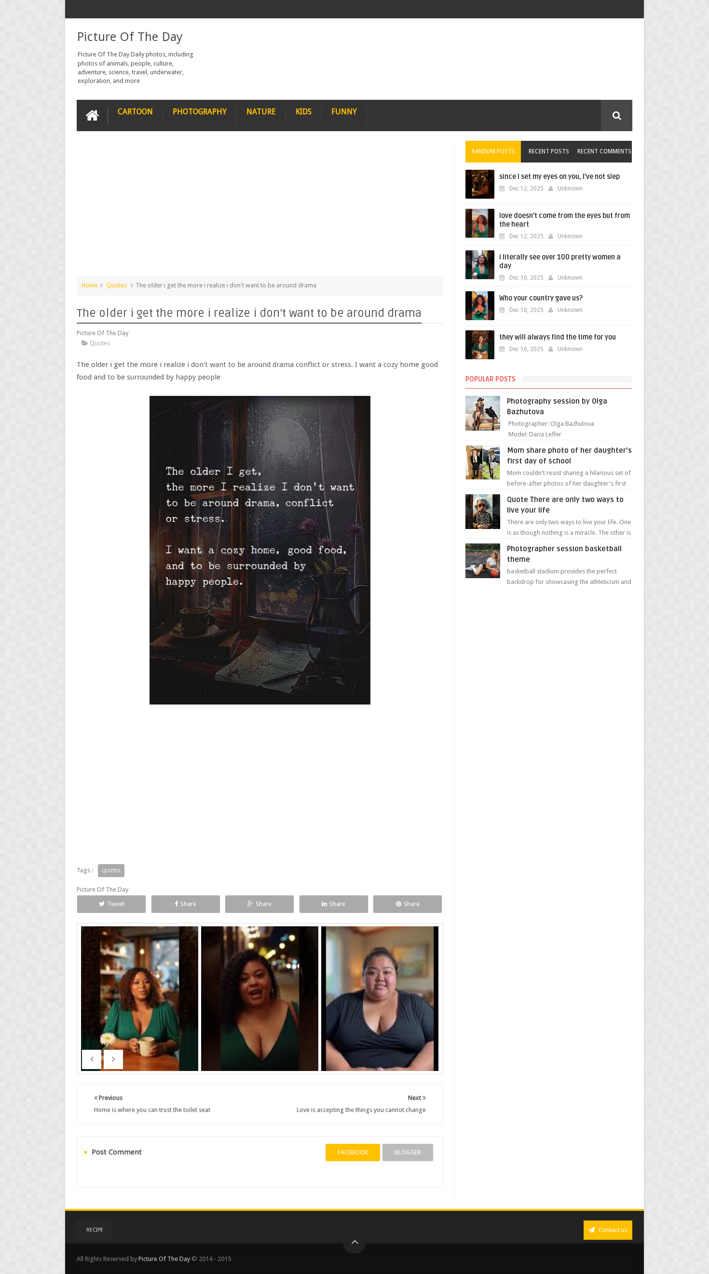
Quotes (117, 285)
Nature (261, 111)
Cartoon (135, 111)
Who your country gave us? (541, 298)
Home (90, 285)
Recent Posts (549, 151)
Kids (304, 111)
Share (188, 904)
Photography (200, 111)
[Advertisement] (260, 208)
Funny (344, 111)
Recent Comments (604, 151)
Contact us (612, 1229)
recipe (94, 1230)
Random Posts (493, 151)
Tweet (115, 904)
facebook (353, 1152)
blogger (408, 1152)
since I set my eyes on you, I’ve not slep (559, 177)
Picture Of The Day (130, 36)
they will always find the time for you (557, 337)
